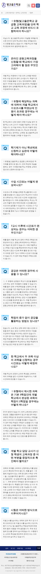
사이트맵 (28, 548)
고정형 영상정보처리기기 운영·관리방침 (30, 554)
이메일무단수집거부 (30, 557)
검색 (29, 6)
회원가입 (20, 548)
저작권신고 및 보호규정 (10, 557)
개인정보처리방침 (11, 554)
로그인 (33, 6)
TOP (38, 548)
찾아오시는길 (30, 561)
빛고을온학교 (10, 5)
